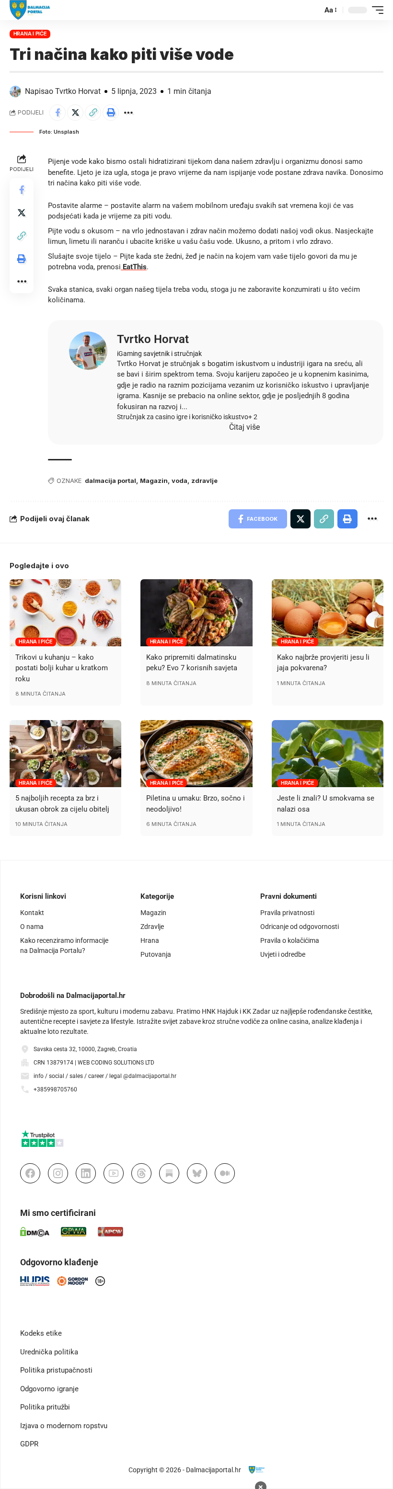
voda (179, 480)
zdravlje (204, 480)
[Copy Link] (93, 112)
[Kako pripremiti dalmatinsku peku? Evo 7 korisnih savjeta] (196, 612)
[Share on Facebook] (57, 112)
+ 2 (252, 417)
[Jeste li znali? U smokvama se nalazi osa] (327, 753)
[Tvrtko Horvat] (88, 351)
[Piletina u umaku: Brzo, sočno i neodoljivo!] (196, 753)
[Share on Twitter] (75, 112)
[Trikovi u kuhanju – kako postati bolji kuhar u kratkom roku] (65, 612)
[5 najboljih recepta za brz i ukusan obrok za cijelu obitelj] (65, 753)
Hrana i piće (30, 33)
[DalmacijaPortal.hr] (30, 10)
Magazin (154, 480)
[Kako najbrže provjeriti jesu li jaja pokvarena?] (327, 612)
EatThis (134, 267)
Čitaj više (244, 427)
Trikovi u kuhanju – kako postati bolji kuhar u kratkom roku (61, 668)
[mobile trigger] (375, 10)
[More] (128, 112)
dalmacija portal (110, 480)
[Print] (111, 112)
